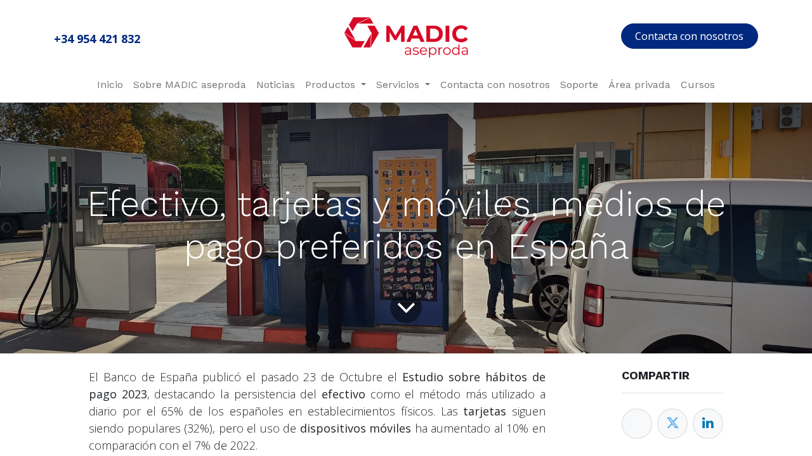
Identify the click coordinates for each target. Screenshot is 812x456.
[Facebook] (637, 423)
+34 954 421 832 (97, 38)
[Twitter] (672, 423)
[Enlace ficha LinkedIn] (708, 423)
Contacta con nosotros (689, 36)
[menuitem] (110, 85)
